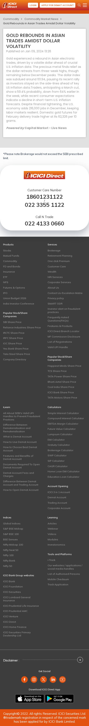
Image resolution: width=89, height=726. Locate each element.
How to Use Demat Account (20, 441)
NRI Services (55, 277)
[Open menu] (84, 5)
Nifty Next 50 (10, 550)
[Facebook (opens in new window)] (24, 679)
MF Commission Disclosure (64, 336)
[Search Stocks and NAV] (79, 5)
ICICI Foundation (13, 586)
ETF (5, 277)
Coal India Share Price (61, 387)
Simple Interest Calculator (63, 413)
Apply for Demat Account (57, 5)
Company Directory (14, 359)
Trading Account (57, 502)
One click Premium (59, 261)
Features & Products (60, 326)
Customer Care (57, 266)
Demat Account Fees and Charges (18, 474)
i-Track (51, 560)
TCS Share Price (57, 371)
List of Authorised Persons (64, 573)
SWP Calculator (57, 455)
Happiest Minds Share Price (64, 365)
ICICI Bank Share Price (61, 392)
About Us (53, 287)
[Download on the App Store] (29, 698)
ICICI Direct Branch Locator (63, 331)
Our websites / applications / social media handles (65, 567)
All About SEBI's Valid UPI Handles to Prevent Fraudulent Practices (21, 416)
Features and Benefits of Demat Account (18, 457)
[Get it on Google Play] (59, 698)
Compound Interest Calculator (66, 418)
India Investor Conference (18, 303)
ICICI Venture (10, 616)
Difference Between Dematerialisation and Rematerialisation (16, 428)
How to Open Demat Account (20, 489)
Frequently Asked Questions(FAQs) (58, 319)
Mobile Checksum (58, 579)
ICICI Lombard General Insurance (16, 599)
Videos (52, 534)
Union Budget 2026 (14, 298)
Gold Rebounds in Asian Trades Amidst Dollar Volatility (39, 23)
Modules (53, 539)
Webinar (53, 528)
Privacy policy (56, 298)
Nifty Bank (9, 560)
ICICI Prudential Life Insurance (21, 605)
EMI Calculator (56, 439)
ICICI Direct (9, 621)
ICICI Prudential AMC (15, 611)
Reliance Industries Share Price (22, 327)
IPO (5, 293)
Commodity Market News (41, 19)
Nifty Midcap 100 (13, 544)
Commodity (11, 19)
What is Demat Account (17, 436)
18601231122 (44, 197)
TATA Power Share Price (62, 376)
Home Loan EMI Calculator (63, 471)
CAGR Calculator (57, 466)
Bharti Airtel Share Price (62, 381)
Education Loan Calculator (63, 476)
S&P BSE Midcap (13, 528)
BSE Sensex (10, 539)
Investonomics (56, 544)
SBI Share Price (12, 322)
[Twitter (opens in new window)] (43, 679)
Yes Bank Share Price (16, 348)
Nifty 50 (7, 566)
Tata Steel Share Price (16, 354)
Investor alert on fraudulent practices (64, 310)
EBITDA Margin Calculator (63, 423)
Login (33, 5)
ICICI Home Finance (14, 627)
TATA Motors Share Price (62, 397)
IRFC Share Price (13, 338)
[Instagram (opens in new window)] (34, 679)
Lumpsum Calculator (60, 434)
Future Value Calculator (62, 428)
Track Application (58, 584)
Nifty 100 (8, 555)
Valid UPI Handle (58, 347)
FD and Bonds (11, 266)
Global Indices (11, 523)
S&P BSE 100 (11, 534)
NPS (5, 282)
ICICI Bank (9, 581)
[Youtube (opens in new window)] (62, 679)
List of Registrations (60, 341)
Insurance (9, 271)
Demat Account (57, 497)
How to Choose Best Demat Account (20, 449)
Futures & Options (14, 287)
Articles (52, 523)
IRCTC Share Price (13, 332)
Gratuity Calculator (59, 444)
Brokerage (54, 250)
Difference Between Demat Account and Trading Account (20, 483)
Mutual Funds (11, 255)
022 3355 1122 (44, 205)
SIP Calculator (56, 460)
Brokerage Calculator (60, 450)
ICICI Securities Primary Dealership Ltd (17, 634)
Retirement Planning (60, 255)
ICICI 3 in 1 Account (59, 492)
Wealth (52, 271)
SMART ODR (55, 303)
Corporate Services (59, 282)
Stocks (7, 250)
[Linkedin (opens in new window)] (53, 679)
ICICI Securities (12, 591)
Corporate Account (59, 508)
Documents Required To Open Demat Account (21, 466)
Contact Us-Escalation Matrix (65, 293)
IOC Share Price (12, 343)
